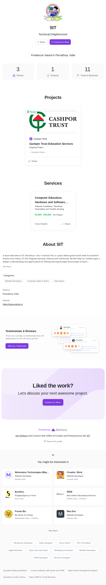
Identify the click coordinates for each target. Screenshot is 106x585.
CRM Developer (41, 558)
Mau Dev (71, 511)
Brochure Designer (62, 558)
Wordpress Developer (23, 543)
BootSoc (19, 492)
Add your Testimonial (17, 346)
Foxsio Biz (20, 511)
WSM (69, 492)
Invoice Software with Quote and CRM (47, 570)
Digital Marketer (15, 550)
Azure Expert (64, 543)
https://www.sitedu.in (13, 304)
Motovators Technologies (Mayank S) (32, 472)
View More (53, 531)
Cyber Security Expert (38, 550)
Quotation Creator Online (14, 577)
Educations (59, 281)
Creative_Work (74, 472)
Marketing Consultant (63, 550)
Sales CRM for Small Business (42, 577)
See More (7, 266)
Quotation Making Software (15, 570)
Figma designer (46, 543)
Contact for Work (61, 42)
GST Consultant (84, 543)
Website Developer (13, 281)
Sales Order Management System (83, 570)
